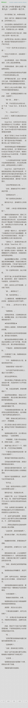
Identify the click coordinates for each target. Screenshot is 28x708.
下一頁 (25, 701)
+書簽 (19, 701)
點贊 (8, 701)
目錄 (14, 701)
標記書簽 (11, 2)
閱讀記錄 (24, 2)
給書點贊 (16, 2)
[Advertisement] (14, 684)
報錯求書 (20, 2)
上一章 (2, 701)
